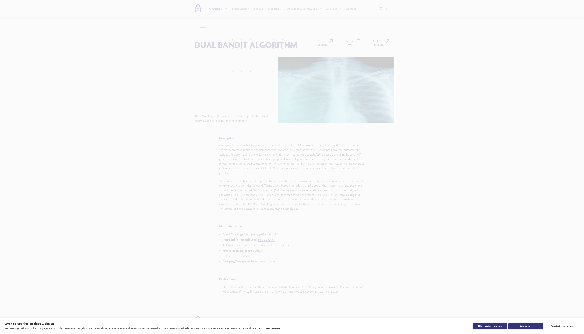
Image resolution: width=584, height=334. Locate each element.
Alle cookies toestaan (490, 326)
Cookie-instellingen (562, 326)
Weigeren (525, 326)
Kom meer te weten (269, 328)
